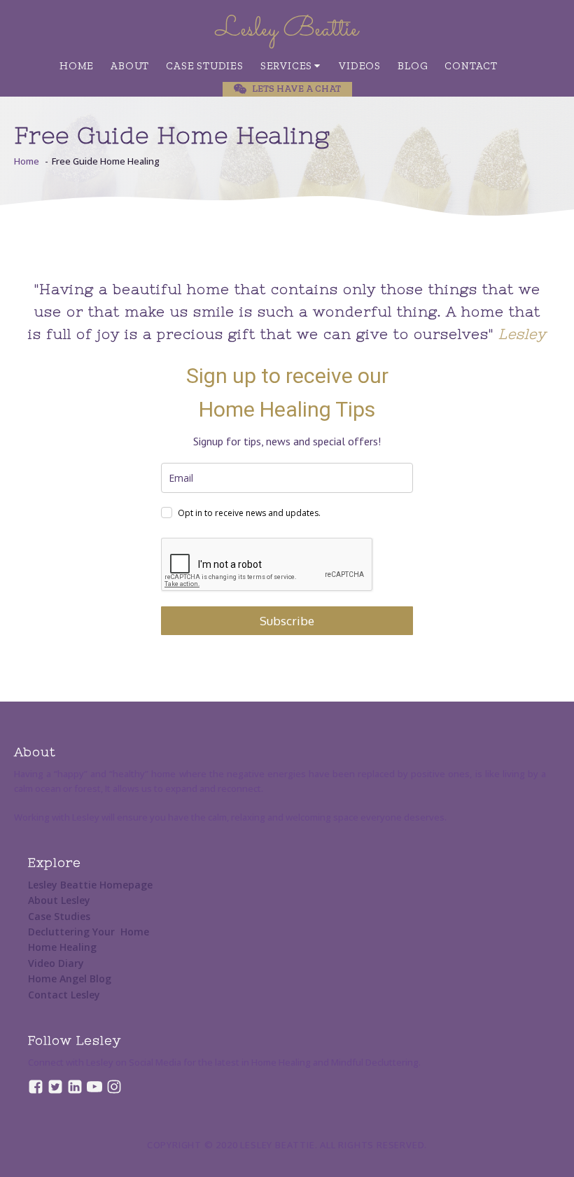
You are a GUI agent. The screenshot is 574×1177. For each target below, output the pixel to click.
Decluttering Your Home (88, 931)
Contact (471, 66)
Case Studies (205, 66)
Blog (413, 66)
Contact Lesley (64, 994)
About (130, 66)
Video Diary (56, 963)
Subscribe (287, 620)
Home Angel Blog (69, 978)
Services (286, 66)
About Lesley (59, 900)
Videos (360, 66)
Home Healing (62, 947)
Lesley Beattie (287, 29)
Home (76, 66)
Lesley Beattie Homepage (90, 884)
